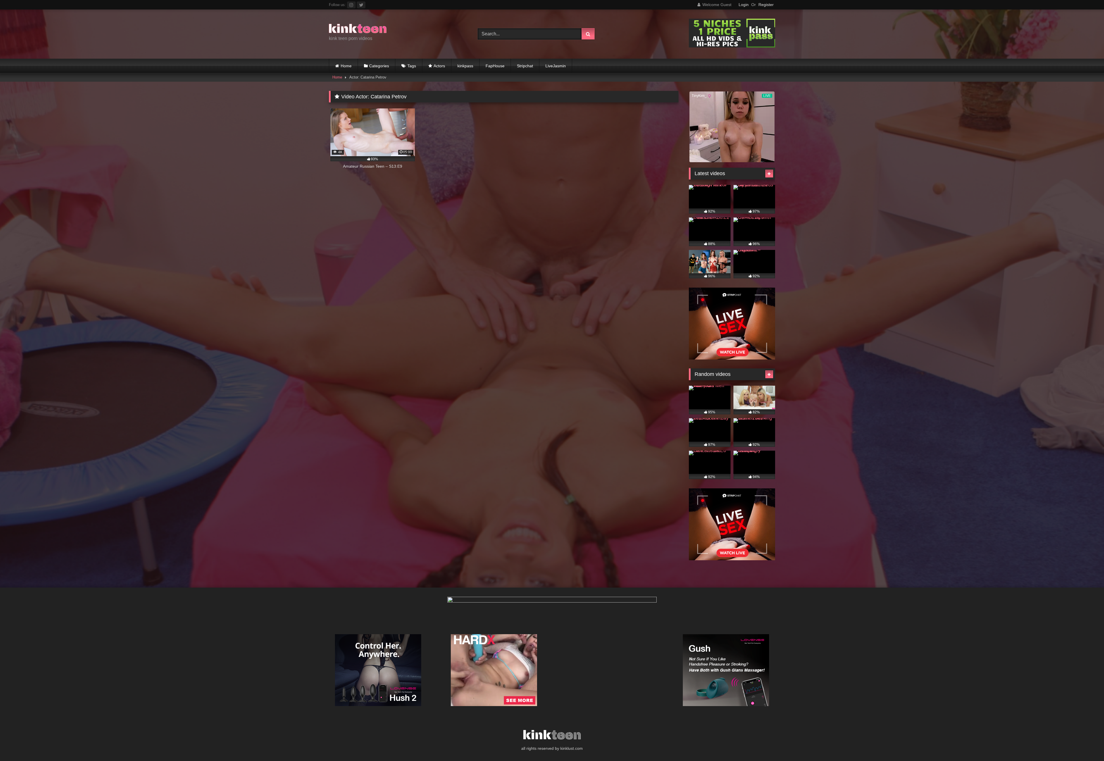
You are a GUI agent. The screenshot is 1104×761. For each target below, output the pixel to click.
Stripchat (525, 66)
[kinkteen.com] (357, 29)
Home (346, 66)
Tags (411, 66)
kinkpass (465, 66)
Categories (379, 66)
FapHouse (495, 66)
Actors (439, 66)
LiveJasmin (555, 66)
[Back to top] (1086, 743)
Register (766, 4)
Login (744, 4)
